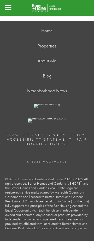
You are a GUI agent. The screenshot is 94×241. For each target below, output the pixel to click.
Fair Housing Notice (56, 141)
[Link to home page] (46, 8)
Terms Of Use (23, 135)
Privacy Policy (65, 135)
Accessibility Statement (39, 139)
